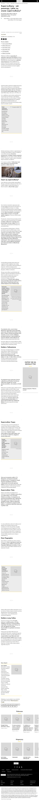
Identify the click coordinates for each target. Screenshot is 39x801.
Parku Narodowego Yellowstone (7, 99)
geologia (10, 704)
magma (6, 206)
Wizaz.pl (12, 784)
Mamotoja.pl (3, 782)
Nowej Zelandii (4, 91)
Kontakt (3, 769)
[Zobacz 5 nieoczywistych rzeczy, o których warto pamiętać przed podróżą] (17, 719)
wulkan (16, 186)
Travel (10, 706)
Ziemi (15, 85)
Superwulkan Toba (6, 49)
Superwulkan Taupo (6, 47)
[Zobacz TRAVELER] (17, 749)
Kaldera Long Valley (6, 53)
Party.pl (12, 782)
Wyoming (16, 352)
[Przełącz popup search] (37, 1)
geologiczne (3, 58)
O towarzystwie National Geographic (26, 769)
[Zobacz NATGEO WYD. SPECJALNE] (28, 749)
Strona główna (3, 3)
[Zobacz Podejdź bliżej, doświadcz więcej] (6, 719)
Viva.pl (2, 784)
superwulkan (13, 55)
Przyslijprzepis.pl (32, 782)
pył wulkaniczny (16, 704)
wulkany (15, 706)
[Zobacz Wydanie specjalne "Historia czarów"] (30, 377)
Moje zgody (9, 771)
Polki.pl (21, 782)
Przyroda (8, 3)
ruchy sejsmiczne (4, 706)
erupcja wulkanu (4, 704)
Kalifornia (3, 622)
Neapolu (7, 543)
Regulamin (8, 769)
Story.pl (31, 784)
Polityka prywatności (15, 769)
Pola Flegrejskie (5, 51)
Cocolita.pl (22, 784)
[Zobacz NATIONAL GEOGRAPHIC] (6, 749)
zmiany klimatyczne (5, 61)
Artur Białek (3, 34)
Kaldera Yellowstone (6, 45)
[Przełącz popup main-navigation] (2, 1)
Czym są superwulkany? (7, 43)
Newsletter (3, 771)
